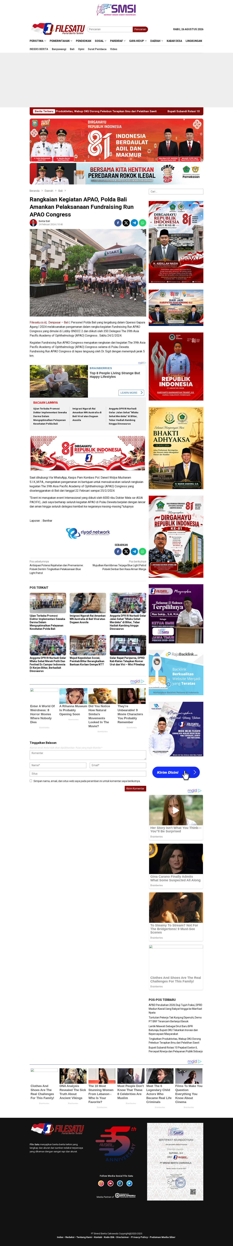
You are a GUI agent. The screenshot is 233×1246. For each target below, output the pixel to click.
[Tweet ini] (126, 222)
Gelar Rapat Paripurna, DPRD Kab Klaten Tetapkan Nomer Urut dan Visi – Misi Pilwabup (127, 661)
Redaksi (69, 1237)
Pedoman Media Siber (162, 1237)
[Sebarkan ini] (118, 222)
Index (60, 1237)
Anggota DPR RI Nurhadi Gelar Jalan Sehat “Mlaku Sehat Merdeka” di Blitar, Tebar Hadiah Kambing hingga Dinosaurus (123, 416)
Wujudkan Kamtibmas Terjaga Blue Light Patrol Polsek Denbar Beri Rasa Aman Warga (119, 565)
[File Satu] (58, 29)
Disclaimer (122, 1237)
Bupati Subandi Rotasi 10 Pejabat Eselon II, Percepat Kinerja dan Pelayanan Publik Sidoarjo (130, 111)
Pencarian (140, 29)
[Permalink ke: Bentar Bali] (33, 222)
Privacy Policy (139, 1237)
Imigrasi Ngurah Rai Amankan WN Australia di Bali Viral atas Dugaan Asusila (88, 619)
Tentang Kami (84, 1237)
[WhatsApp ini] (142, 222)
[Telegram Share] (134, 222)
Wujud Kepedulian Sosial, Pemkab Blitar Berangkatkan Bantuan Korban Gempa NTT (87, 661)
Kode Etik (109, 1237)
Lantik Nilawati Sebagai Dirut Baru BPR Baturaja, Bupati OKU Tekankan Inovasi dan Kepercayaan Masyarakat (173, 1030)
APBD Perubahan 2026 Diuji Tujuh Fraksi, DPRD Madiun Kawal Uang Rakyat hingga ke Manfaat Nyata (175, 1009)
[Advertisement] (116, 80)
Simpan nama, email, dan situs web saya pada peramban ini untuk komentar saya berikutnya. (86, 781)
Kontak (98, 1237)
